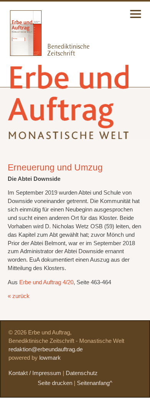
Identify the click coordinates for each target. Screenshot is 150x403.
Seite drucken (55, 383)
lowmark (50, 358)
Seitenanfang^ (94, 383)
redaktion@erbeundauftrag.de (45, 349)
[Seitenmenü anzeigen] (135, 19)
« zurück (19, 296)
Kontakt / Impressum (34, 373)
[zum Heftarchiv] (21, 54)
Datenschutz (82, 373)
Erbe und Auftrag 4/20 (46, 282)
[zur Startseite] (70, 133)
